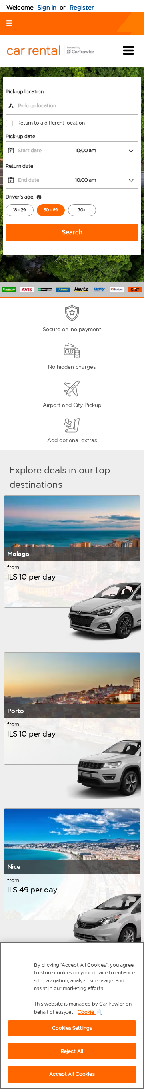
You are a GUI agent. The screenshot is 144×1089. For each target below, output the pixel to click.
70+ (82, 210)
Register (82, 7)
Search (72, 232)
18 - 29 (19, 210)
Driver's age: (20, 197)
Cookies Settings (72, 1028)
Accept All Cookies (71, 1074)
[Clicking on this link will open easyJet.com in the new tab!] (56, 51)
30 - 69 (51, 210)
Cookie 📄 (90, 1012)
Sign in (47, 7)
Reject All (72, 1051)
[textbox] (72, 106)
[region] (72, 1015)
